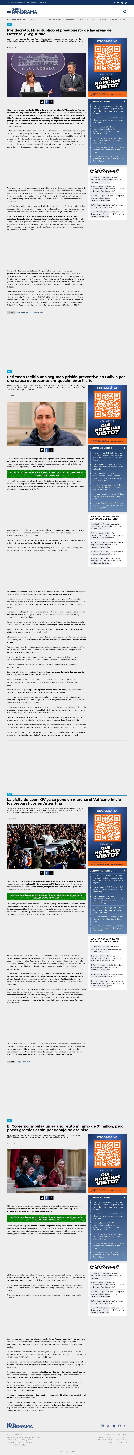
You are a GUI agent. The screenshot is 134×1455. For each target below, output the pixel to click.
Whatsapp (113, 20)
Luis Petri (38, 312)
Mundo (95, 20)
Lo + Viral (122, 20)
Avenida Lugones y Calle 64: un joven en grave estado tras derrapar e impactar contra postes (107, 198)
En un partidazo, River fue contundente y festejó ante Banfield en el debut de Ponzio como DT (107, 189)
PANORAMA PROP (32, 2)
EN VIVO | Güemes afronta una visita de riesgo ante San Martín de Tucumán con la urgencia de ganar (107, 214)
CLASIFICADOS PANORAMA (15, 2)
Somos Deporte (69, 20)
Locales (48, 20)
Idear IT (74, 1452)
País (88, 20)
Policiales (57, 20)
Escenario (104, 20)
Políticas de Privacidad (16, 1445)
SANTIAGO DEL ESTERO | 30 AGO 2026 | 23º (21, 20)
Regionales (81, 20)
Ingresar (123, 9)
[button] (9, 11)
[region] (46, 167)
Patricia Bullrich (24, 312)
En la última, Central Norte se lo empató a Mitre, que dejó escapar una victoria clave (106, 179)
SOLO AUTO (43, 2)
